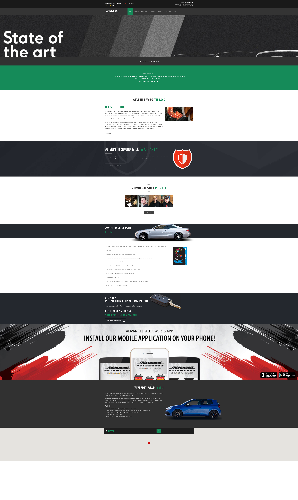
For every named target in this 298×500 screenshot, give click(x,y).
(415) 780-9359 (189, 2)
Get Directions (130, 3)
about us (153, 11)
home (130, 11)
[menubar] (160, 11)
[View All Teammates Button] (149, 201)
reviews (115, 6)
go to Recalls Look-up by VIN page (149, 61)
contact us (161, 11)
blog (175, 11)
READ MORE (109, 133)
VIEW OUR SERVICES (116, 166)
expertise (136, 11)
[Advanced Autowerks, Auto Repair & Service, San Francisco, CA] (180, 275)
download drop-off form (115, 320)
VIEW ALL (149, 212)
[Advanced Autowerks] (112, 11)
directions (168, 11)
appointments (144, 11)
